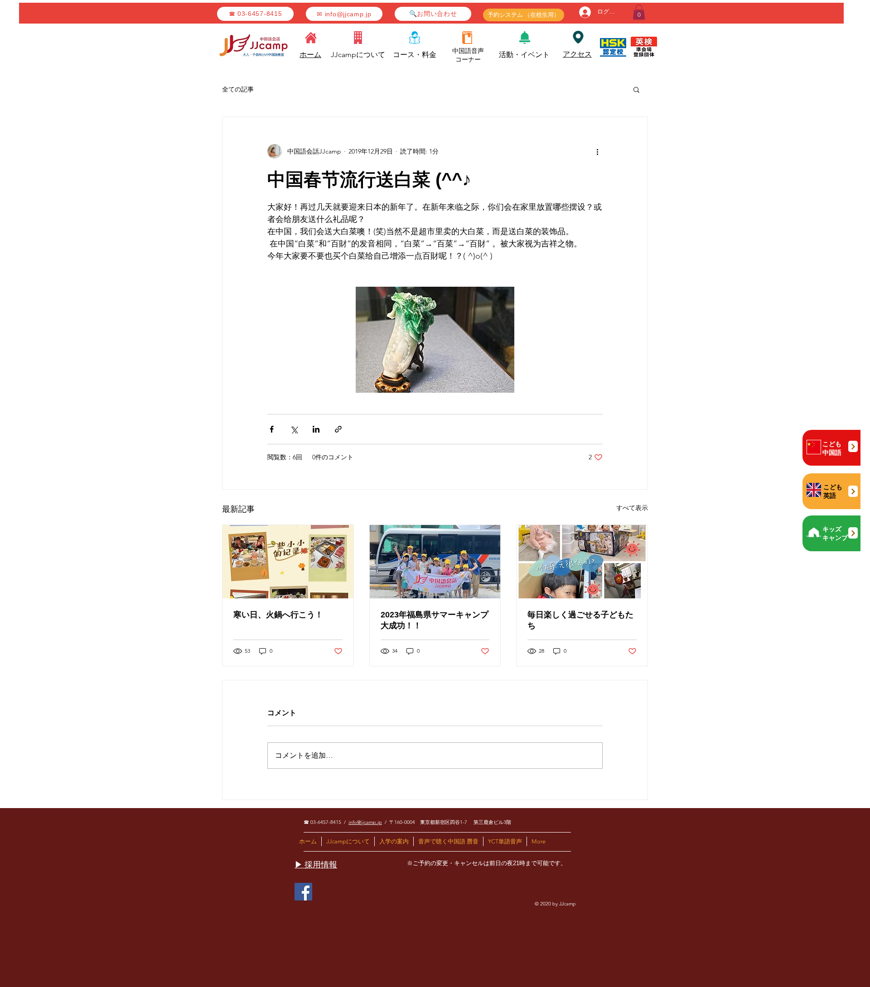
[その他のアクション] (597, 151)
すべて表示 (632, 508)
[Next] (853, 446)
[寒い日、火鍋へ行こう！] (287, 561)
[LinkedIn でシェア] (316, 429)
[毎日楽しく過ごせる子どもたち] (582, 561)
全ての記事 (238, 89)
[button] (639, 12)
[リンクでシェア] (338, 429)
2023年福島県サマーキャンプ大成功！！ (434, 620)
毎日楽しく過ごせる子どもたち (580, 620)
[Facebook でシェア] (271, 429)
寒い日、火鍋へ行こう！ (278, 614)
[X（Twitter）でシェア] (294, 429)
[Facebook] (303, 891)
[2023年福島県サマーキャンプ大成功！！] (435, 561)
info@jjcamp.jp (365, 822)
